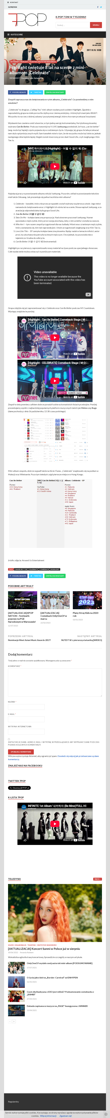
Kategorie (17, 34)
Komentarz (14, 666)
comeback (44, 569)
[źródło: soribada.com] (71, 451)
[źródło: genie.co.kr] (39, 429)
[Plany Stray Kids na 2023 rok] (87, 610)
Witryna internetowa (20, 726)
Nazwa (12, 702)
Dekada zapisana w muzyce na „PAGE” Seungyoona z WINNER (57, 1006)
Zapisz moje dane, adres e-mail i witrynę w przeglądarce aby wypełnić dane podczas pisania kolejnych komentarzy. (53, 743)
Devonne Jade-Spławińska (32, 78)
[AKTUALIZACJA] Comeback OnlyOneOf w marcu (54, 615)
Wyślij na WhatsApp (55, 92)
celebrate (33, 569)
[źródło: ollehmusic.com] (71, 429)
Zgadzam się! (66, 1116)
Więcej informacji (48, 1116)
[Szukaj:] (79, 25)
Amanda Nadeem (27, 952)
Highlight (24, 62)
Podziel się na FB (19, 92)
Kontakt (14, 2)
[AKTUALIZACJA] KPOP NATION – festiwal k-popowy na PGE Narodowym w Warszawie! (22, 617)
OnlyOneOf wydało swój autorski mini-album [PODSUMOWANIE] (59, 963)
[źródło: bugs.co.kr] (39, 451)
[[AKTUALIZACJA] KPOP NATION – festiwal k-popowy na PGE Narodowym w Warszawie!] (22, 610)
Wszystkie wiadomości (47, 62)
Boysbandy (14, 62)
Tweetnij (37, 92)
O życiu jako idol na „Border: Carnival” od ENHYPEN (52, 977)
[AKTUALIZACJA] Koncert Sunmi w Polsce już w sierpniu (44, 948)
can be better (21, 569)
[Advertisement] (16, 861)
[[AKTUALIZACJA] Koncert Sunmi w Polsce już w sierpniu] (55, 913)
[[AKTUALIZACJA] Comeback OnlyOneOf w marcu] (55, 610)
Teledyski (33, 62)
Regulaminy (13, 1101)
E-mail (12, 714)
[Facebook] (98, 7)
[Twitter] (101, 7)
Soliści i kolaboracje (17, 945)
